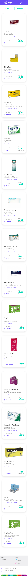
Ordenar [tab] (20, 8)
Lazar (7, 435)
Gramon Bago (9, 364)
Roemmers (8, 78)
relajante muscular (11, 36)
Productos (3, 559)
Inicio (2, 557)
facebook (19, 560)
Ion (7, 150)
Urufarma (8, 328)
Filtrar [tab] (7, 8)
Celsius (8, 43)
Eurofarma (8, 221)
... (16, 287)
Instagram (19, 563)
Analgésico (9, 72)
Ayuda (16, 557)
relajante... (15, 108)
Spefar (7, 186)
